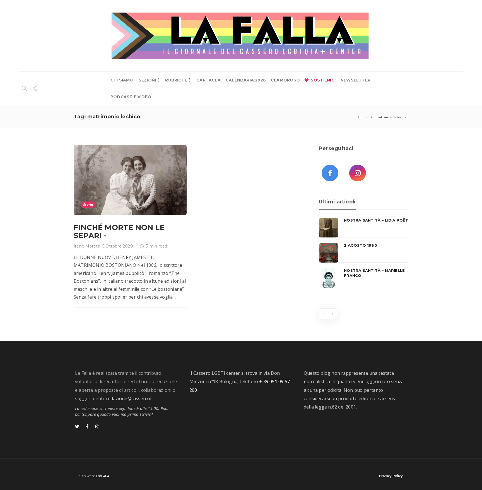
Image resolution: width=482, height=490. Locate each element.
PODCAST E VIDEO (130, 96)
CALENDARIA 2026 (246, 80)
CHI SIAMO (122, 80)
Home (363, 117)
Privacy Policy (391, 475)
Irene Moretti (87, 246)
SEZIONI (147, 80)
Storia (88, 204)
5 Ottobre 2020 (117, 246)
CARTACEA (208, 80)
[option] (363, 253)
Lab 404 (102, 475)
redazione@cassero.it (129, 398)
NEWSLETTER (355, 80)
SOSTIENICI (323, 80)
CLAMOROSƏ (285, 80)
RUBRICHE (176, 80)
